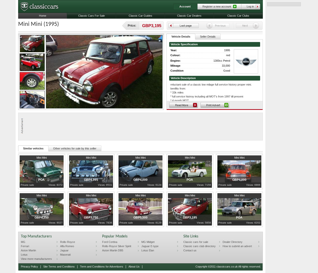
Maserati (65, 254)
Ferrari (25, 246)
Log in (250, 6)
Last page (183, 25)
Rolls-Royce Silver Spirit (116, 246)
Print (214, 105)
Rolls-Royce (67, 241)
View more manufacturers (36, 258)
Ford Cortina (109, 241)
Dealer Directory (232, 241)
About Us (134, 266)
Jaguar (64, 250)
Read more (183, 105)
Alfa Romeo (67, 246)
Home (42, 15)
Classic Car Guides (140, 15)
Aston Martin (28, 250)
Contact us (190, 250)
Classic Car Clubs (238, 15)
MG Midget (148, 241)
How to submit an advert (237, 246)
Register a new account (216, 6)
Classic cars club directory (199, 246)
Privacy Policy (29, 266)
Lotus (24, 254)
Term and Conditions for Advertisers (101, 266)
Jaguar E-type (150, 246)
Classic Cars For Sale (91, 15)
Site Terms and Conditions (59, 266)
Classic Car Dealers (189, 15)
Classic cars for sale (195, 241)
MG (23, 241)
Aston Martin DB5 (112, 250)
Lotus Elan (147, 250)
